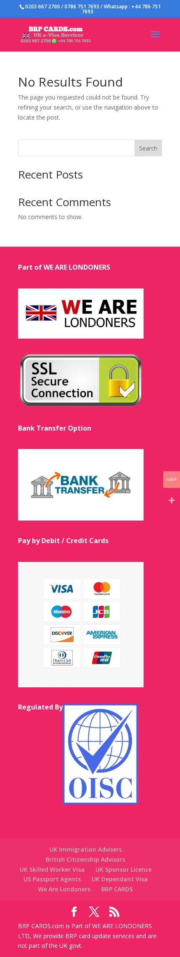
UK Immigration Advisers (85, 849)
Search (148, 148)
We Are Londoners (64, 889)
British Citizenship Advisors (85, 859)
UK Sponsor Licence (123, 869)
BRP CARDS (117, 889)
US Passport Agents (52, 879)
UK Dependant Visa (120, 879)
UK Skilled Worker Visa (52, 869)
